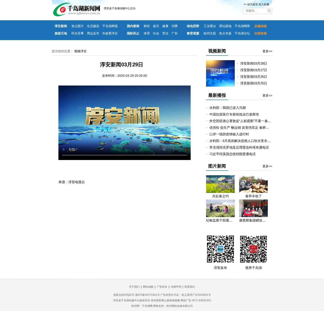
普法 (165, 33)
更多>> (267, 51)
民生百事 (77, 33)
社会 (156, 33)
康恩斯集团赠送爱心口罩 (253, 220)
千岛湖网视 (110, 26)
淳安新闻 (61, 26)
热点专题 (225, 33)
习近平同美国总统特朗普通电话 (232, 154)
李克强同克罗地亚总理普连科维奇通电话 (239, 147)
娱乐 (156, 26)
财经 (147, 26)
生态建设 (93, 26)
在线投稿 (260, 33)
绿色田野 (193, 26)
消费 (174, 26)
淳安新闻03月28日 (255, 63)
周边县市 (93, 33)
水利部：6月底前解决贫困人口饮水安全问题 (241, 141)
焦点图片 (77, 26)
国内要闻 (133, 26)
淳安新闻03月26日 (255, 76)
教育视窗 (193, 33)
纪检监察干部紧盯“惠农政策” (220, 220)
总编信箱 (260, 26)
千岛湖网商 (242, 26)
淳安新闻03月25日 (255, 83)
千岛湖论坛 (242, 33)
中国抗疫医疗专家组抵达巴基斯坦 (234, 114)
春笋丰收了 (253, 196)
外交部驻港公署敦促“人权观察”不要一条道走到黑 (245, 121)
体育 (147, 33)
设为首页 (252, 4)
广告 (174, 33)
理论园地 (225, 26)
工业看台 (210, 26)
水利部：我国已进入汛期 (227, 108)
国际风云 (133, 33)
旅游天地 (61, 33)
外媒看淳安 (110, 33)
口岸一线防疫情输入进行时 (229, 134)
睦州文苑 (210, 33)
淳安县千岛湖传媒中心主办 (120, 8)
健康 (165, 26)
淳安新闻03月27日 (255, 70)
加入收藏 (264, 4)
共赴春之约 (220, 196)
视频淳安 (80, 51)
